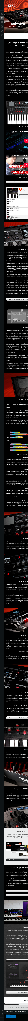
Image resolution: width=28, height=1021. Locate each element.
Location (2, 1011)
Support (2, 31)
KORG (7, 219)
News (2, 1008)
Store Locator (2, 35)
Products (2, 18)
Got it (11, 1016)
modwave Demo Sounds (13, 219)
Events (2, 26)
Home (2, 13)
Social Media (2, 1013)
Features (2, 22)
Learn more (8, 1014)
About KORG (2, 1019)
